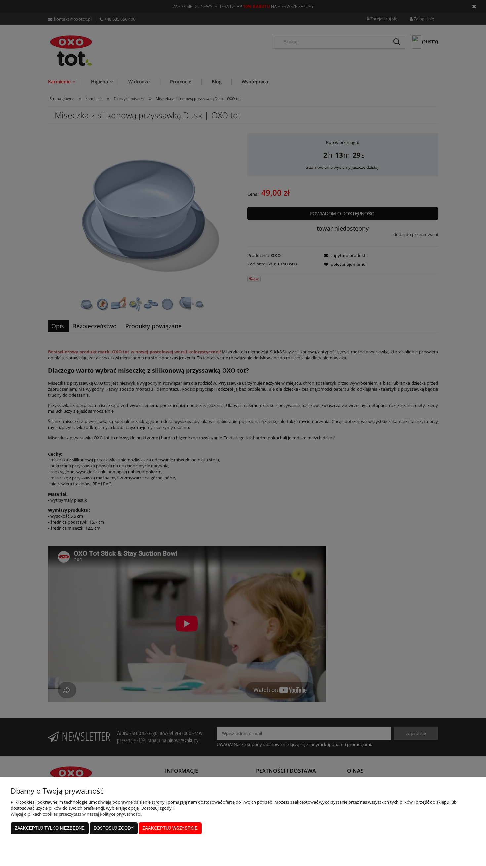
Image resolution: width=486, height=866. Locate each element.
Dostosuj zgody (114, 828)
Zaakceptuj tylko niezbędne (50, 828)
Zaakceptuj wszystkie (170, 828)
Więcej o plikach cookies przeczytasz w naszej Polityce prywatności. (76, 814)
